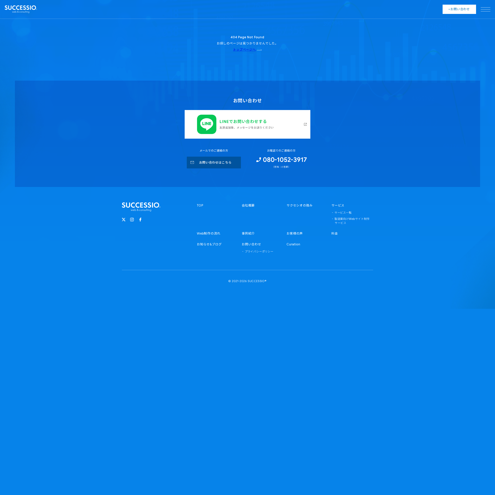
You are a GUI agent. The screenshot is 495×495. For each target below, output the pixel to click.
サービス (337, 205)
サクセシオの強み (299, 205)
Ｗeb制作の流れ (208, 234)
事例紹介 (248, 234)
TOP (200, 205)
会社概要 (248, 205)
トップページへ (244, 50)
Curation (293, 244)
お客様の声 (295, 234)
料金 (334, 234)
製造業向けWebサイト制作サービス (352, 221)
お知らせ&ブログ (209, 244)
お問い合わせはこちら (215, 163)
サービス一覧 (343, 212)
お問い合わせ (251, 244)
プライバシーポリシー (259, 251)
